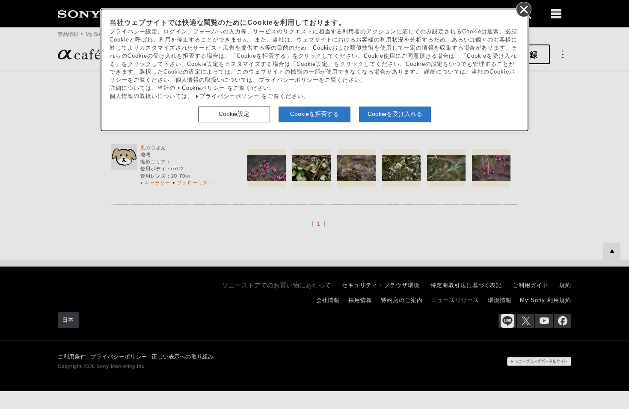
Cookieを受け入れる (395, 113)
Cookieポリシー (203, 88)
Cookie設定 (234, 113)
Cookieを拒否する (314, 113)
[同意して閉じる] (523, 9)
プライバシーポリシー (229, 96)
